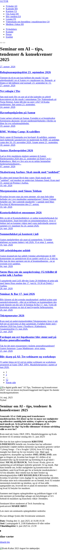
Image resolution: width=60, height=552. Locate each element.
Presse (9, 34)
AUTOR (4, 1)
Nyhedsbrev (11, 29)
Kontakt (9, 32)
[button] (1, 42)
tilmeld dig (5, 542)
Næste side (11, 382)
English (9, 37)
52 (7, 380)
